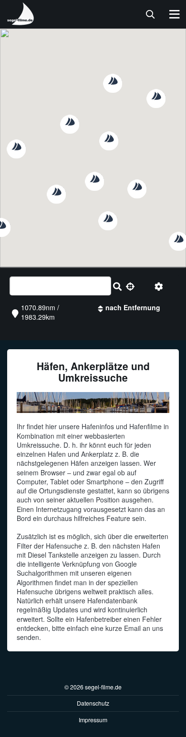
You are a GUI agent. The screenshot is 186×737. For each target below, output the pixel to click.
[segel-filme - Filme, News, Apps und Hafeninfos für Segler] (21, 21)
